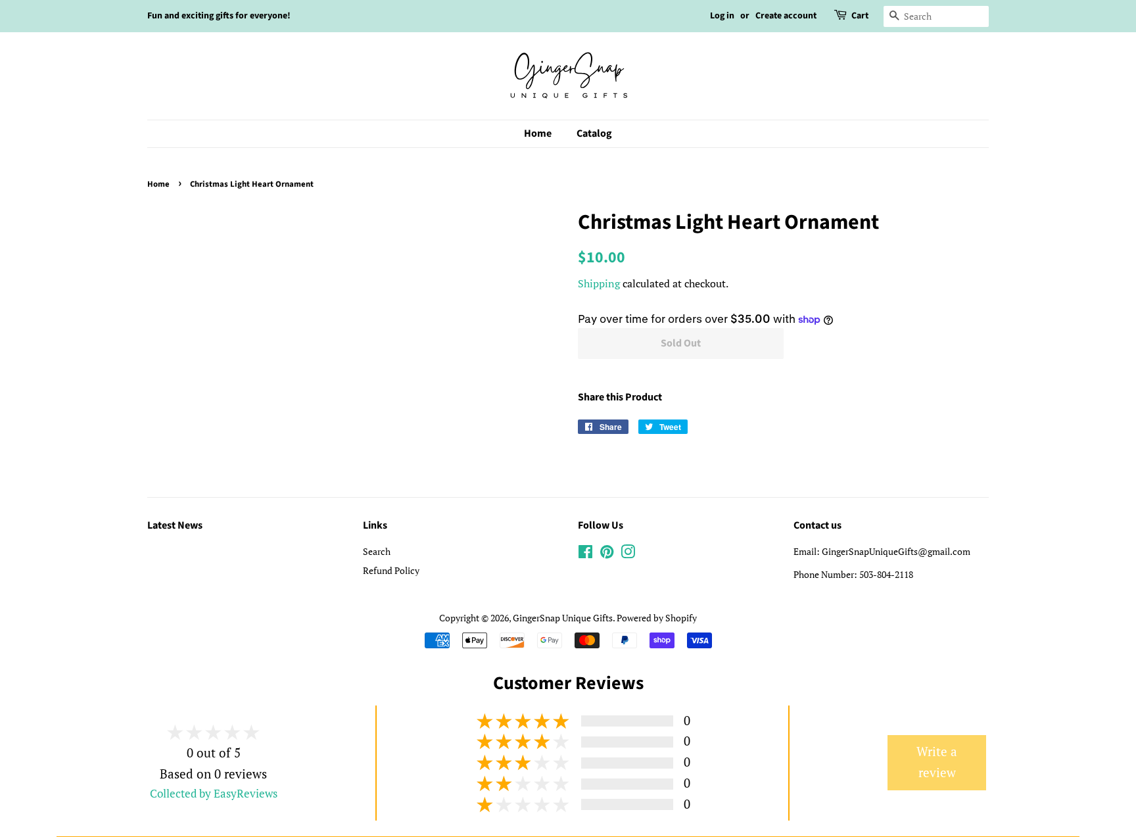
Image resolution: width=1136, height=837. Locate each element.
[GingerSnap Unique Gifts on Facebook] (585, 554)
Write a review (936, 762)
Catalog (594, 133)
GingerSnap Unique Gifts (563, 617)
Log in (722, 15)
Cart (859, 15)
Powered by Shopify (657, 617)
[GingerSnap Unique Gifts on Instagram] (628, 554)
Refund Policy (391, 570)
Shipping (599, 283)
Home (538, 133)
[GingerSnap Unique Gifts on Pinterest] (607, 554)
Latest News (174, 525)
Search (376, 551)
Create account (785, 15)
